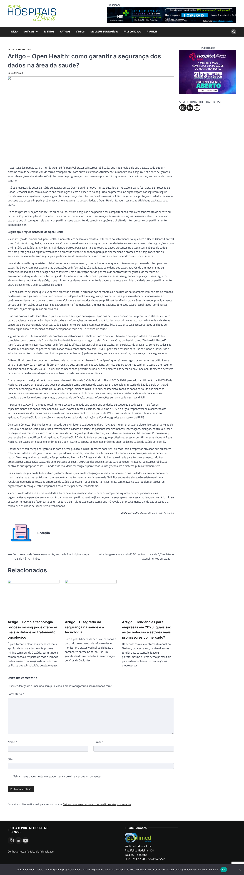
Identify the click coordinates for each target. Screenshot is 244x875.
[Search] (233, 31)
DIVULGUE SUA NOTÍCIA (104, 32)
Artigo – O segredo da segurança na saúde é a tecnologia (84, 627)
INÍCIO (14, 32)
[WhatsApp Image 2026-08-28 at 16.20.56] (207, 93)
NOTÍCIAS (28, 32)
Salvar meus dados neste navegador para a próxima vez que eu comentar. (57, 776)
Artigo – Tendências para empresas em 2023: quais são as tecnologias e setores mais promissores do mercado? (146, 629)
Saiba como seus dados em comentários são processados (97, 804)
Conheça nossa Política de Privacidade (31, 851)
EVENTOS (48, 32)
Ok (223, 869)
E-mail (98, 742)
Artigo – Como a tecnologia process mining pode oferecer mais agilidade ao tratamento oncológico (32, 629)
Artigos (12, 49)
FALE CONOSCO (132, 32)
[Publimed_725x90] (171, 22)
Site (10, 759)
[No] (239, 869)
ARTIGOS (65, 32)
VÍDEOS (80, 32)
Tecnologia (24, 49)
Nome (12, 742)
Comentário (16, 694)
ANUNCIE (152, 32)
